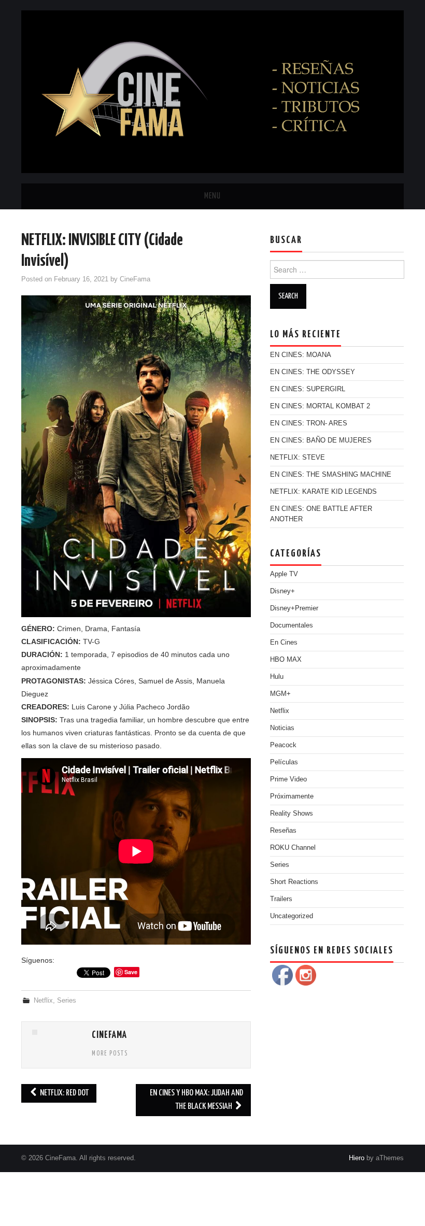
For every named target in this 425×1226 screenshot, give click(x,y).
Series (66, 1000)
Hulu (277, 676)
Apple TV (284, 574)
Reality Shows (291, 813)
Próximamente (292, 796)
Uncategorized (291, 916)
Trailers (281, 899)
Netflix (43, 1000)
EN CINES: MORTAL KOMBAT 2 (320, 406)
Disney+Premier (294, 608)
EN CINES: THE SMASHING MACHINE (330, 474)
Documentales (291, 625)
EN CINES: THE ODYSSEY (312, 372)
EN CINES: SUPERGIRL (307, 389)
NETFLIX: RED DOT (63, 1093)
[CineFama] (212, 91)
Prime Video (288, 779)
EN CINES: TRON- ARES (308, 423)
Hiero (356, 1158)
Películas (284, 762)
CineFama (135, 279)
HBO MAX (286, 659)
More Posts (110, 1054)
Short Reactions (294, 882)
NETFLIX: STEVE (297, 457)
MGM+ (280, 693)
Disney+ (282, 591)
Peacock (283, 745)
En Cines (284, 642)
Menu (212, 196)
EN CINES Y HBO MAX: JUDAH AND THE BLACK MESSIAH (196, 1100)
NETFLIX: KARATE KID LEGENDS (323, 491)
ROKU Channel (293, 847)
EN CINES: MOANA (300, 355)
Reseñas (283, 830)
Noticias (282, 728)
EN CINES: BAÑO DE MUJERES (321, 440)
